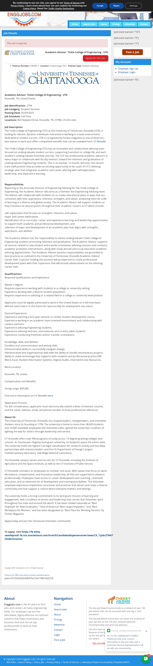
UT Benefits (99, 141)
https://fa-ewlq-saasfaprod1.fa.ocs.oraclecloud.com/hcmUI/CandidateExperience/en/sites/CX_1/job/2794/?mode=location (59, 535)
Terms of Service (71, 662)
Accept (100, 5)
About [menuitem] (57, 614)
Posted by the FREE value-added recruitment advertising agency (27, 575)
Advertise (130, 24)
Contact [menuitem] (58, 629)
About (104, 24)
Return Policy (25, 662)
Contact (144, 24)
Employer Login (127, 72)
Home (75, 24)
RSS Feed (11, 662)
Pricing (115, 24)
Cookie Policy (29, 8)
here (50, 395)
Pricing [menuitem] (58, 619)
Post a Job (132, 52)
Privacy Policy (53, 662)
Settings (133, 5)
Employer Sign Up (128, 68)
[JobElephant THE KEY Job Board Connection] (119, 597)
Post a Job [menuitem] (59, 640)
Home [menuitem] (57, 604)
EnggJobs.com (29, 659)
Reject (116, 5)
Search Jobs (89, 24)
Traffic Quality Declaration (61, 8)
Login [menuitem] (57, 634)
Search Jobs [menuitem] (60, 609)
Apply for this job (95, 58)
